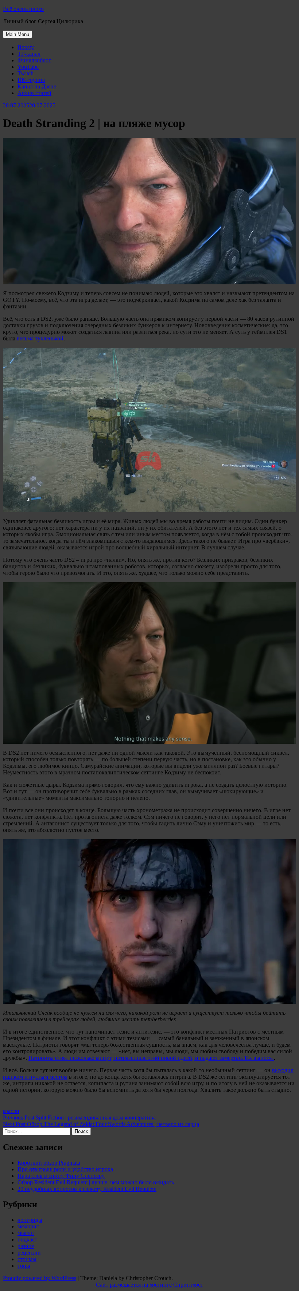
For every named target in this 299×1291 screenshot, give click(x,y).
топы (24, 1266)
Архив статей (34, 93)
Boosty (26, 47)
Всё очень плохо (23, 9)
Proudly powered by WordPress (39, 1278)
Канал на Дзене (37, 86)
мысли (11, 1111)
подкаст (27, 1239)
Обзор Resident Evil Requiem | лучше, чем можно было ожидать (96, 1182)
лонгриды (30, 1220)
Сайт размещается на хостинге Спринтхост (149, 1285)
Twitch (26, 73)
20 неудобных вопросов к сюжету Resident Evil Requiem (87, 1189)
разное (26, 1246)
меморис (28, 1226)
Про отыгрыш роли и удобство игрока (65, 1169)
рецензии (29, 1252)
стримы (27, 1259)
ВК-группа (31, 80)
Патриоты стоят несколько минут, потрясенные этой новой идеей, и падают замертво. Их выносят (151, 1058)
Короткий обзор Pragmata (49, 1163)
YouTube (28, 67)
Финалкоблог (34, 60)
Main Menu (17, 34)
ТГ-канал (29, 54)
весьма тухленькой (40, 338)
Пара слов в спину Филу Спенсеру (61, 1176)
